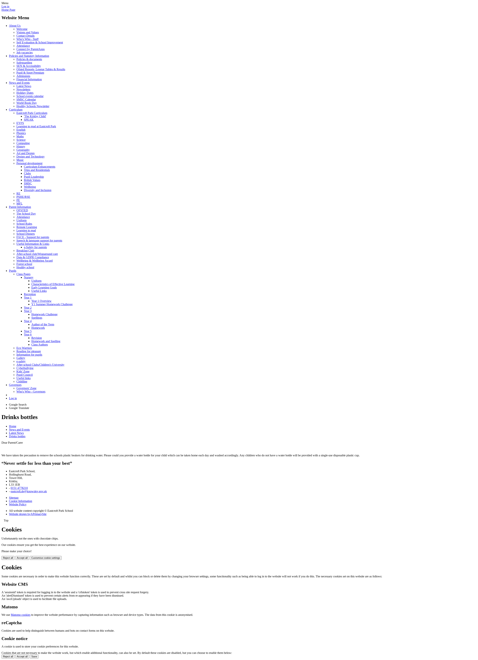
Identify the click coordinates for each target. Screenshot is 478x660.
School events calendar (30, 96)
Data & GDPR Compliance (32, 257)
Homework (38, 327)
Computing (23, 143)
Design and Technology (30, 156)
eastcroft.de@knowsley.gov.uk (29, 491)
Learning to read (26, 230)
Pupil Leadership (34, 176)
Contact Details (25, 35)
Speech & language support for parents (39, 240)
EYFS (20, 123)
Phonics (21, 133)
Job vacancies (24, 52)
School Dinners (25, 233)
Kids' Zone (23, 371)
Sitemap (13, 497)
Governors (15, 384)
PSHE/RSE (23, 196)
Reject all (8, 557)
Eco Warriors (24, 347)
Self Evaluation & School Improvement (39, 42)
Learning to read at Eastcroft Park (36, 126)
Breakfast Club (25, 250)
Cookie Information (20, 501)
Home (12, 426)
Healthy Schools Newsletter (32, 106)
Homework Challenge (44, 314)
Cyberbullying (24, 368)
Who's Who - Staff (27, 39)
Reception (30, 294)
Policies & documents (29, 59)
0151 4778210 (19, 488)
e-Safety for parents (35, 247)
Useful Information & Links (32, 243)
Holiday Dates (24, 92)
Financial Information (29, 79)
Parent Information (20, 206)
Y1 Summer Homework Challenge (52, 304)
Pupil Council (24, 374)
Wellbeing (30, 186)
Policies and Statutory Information (29, 55)
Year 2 (28, 307)
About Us (15, 25)
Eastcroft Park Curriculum (31, 113)
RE (18, 193)
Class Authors (39, 344)
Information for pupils (29, 354)
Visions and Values (27, 32)
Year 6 (28, 334)
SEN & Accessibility (28, 66)
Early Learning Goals (44, 287)
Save (34, 656)
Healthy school (25, 267)
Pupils (12, 270)
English (20, 129)
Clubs (27, 173)
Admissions (23, 76)
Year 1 (28, 297)
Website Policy (18, 504)
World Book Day (26, 102)
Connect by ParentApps (30, 49)
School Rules (24, 223)
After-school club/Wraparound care (37, 253)
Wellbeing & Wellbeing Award (34, 260)
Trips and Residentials (37, 170)
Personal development (29, 163)
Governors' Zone (26, 388)
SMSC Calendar (26, 99)
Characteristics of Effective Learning (53, 284)
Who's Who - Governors (30, 391)
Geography (23, 149)
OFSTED (22, 210)
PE (18, 200)
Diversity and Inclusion (37, 190)
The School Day (26, 213)
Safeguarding (24, 62)
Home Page (8, 9)
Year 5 (28, 331)
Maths (20, 136)
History (20, 146)
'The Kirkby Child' (35, 116)
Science (21, 139)
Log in (5, 6)
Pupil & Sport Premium (30, 72)
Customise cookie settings (45, 557)
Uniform (21, 220)
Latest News (23, 86)
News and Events (19, 82)
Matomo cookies (20, 614)
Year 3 (28, 311)
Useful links (23, 378)
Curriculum (15, 109)
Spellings (36, 317)
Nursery (28, 277)
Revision (36, 337)
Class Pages (23, 274)
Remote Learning (26, 227)
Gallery (20, 358)
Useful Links (39, 290)
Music (20, 160)
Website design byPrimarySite (27, 514)
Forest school (24, 264)
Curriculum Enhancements (39, 166)
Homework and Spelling (45, 341)
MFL (19, 203)
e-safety (21, 361)
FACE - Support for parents (32, 237)
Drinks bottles (17, 436)
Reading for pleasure (28, 351)
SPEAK (29, 119)
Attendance (23, 45)
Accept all (22, 557)
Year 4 (28, 321)
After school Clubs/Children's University (40, 364)
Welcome (21, 29)
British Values (32, 180)
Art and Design (25, 153)
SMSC (28, 183)
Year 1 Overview (41, 300)
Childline (21, 381)
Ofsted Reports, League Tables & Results (40, 69)
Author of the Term (42, 324)
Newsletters (23, 89)
